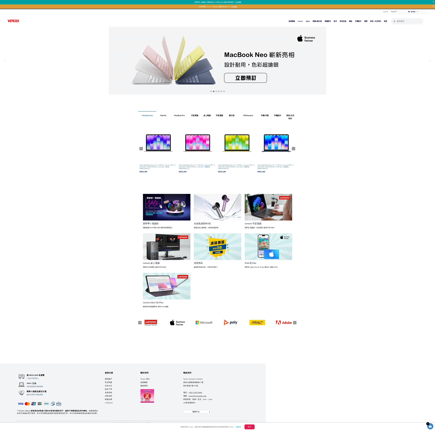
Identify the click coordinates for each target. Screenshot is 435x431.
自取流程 (108, 396)
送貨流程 (108, 392)
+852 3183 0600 (195, 392)
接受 (249, 427)
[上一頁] (141, 148)
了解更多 (238, 427)
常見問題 (108, 382)
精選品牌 (108, 399)
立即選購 (238, 2)
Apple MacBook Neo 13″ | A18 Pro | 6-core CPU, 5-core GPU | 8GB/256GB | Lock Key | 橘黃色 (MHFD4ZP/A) (236, 166)
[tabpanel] (217, 149)
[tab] (147, 115)
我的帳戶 (108, 379)
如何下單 (108, 389)
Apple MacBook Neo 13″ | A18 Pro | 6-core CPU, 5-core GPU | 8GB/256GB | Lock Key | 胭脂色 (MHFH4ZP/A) (197, 166)
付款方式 (108, 386)
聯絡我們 (144, 386)
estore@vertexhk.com (197, 396)
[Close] (433, 1)
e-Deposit (109, 403)
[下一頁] (293, 148)
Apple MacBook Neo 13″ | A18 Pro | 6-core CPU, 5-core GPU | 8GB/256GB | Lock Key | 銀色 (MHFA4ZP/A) (157, 166)
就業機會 (144, 382)
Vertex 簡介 (145, 379)
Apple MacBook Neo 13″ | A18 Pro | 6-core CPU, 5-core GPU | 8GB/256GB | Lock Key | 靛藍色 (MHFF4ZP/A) (275, 166)
